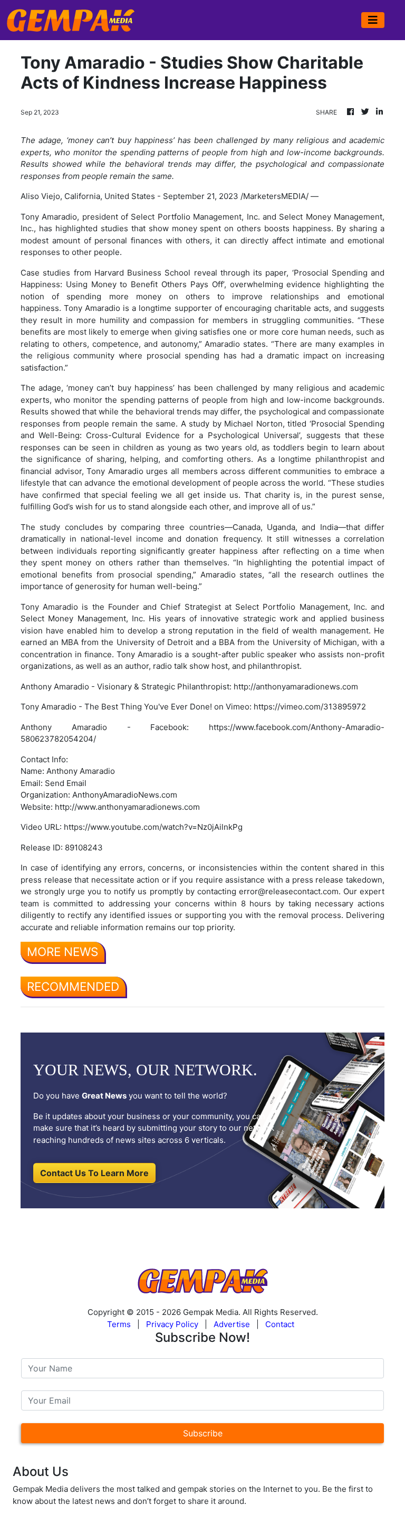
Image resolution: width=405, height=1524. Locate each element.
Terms (119, 1324)
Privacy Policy (172, 1324)
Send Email (65, 783)
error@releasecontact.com (289, 891)
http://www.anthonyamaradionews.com (127, 807)
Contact (279, 1324)
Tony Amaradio (49, 217)
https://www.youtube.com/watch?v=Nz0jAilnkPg (153, 827)
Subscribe (203, 1433)
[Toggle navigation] (372, 20)
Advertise (232, 1324)
